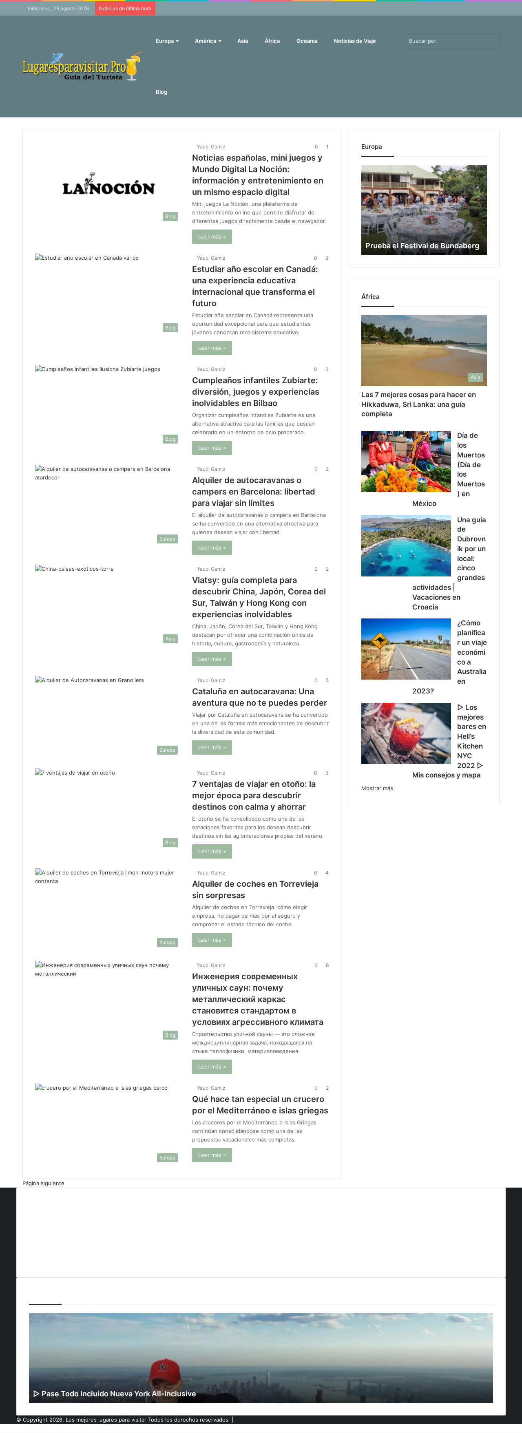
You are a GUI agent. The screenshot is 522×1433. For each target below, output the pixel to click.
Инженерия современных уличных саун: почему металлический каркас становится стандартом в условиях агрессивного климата (257, 999)
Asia (242, 41)
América (205, 41)
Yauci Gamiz (211, 147)
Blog (161, 91)
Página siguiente (43, 1183)
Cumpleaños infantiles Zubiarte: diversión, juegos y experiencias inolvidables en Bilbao (255, 391)
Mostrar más (377, 788)
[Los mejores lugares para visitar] (83, 66)
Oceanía (306, 41)
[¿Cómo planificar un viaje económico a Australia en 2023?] (406, 649)
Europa (164, 41)
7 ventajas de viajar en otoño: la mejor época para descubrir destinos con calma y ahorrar (254, 795)
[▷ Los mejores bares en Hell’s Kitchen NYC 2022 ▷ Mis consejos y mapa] (406, 733)
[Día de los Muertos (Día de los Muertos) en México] (406, 461)
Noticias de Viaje (354, 41)
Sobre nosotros (49, 1258)
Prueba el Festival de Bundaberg (422, 245)
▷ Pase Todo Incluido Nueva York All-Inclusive (114, 1393)
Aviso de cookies (50, 1204)
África (271, 41)
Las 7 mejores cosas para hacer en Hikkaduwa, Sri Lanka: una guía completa (418, 404)
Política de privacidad (55, 1244)
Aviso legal (42, 1217)
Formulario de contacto (58, 1231)
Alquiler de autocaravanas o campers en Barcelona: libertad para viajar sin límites (253, 491)
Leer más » (212, 236)
